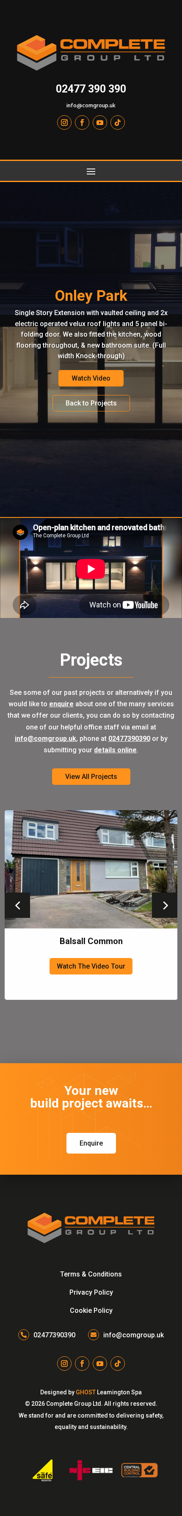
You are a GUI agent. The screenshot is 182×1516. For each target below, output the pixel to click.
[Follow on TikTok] (117, 122)
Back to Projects (91, 403)
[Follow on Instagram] (64, 122)
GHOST (86, 1392)
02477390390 (129, 739)
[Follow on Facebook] (82, 122)
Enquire (91, 1143)
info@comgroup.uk (91, 106)
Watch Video (91, 378)
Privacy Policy (91, 1292)
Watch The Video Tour (91, 966)
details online (115, 750)
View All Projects (91, 777)
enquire (61, 704)
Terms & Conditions (91, 1274)
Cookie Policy (91, 1310)
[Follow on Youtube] (100, 122)
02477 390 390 (91, 89)
